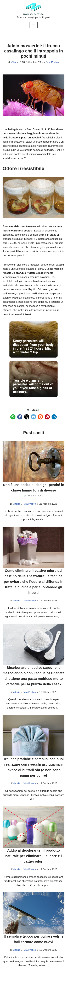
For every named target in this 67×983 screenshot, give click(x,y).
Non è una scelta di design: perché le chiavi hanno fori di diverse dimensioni (33, 490)
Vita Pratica (52, 62)
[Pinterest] (47, 416)
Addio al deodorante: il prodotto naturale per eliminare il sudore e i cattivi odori (33, 856)
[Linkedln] (54, 416)
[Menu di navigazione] (34, 25)
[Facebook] (19, 416)
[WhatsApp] (12, 416)
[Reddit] (40, 416)
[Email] (33, 416)
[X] (26, 416)
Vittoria (15, 62)
